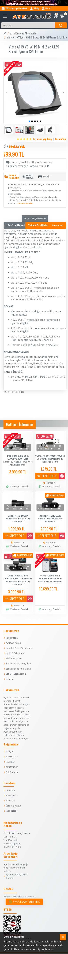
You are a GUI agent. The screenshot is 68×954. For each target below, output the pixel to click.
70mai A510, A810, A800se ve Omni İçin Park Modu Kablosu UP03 (50, 459)
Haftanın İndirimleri (19, 424)
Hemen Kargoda (14, 176)
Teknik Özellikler (38, 225)
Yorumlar (57, 225)
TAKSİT (47, 176)
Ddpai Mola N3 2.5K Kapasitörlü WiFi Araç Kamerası (50, 519)
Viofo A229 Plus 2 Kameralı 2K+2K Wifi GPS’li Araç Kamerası (50, 578)
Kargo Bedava (29, 176)
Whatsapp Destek (26, 902)
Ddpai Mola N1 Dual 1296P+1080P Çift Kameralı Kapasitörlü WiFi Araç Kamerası (18, 460)
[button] (7, 92)
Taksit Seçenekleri (35, 218)
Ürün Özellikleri (15, 225)
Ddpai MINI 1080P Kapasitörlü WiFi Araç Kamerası (18, 519)
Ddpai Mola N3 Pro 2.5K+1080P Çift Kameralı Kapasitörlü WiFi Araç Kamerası (17, 580)
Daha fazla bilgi (25, 203)
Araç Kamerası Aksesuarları (23, 33)
